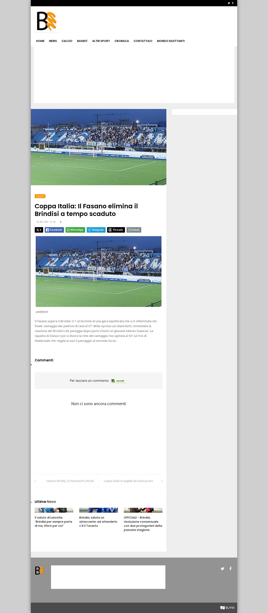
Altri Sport (101, 41)
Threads (118, 229)
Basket (82, 41)
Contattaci (143, 41)
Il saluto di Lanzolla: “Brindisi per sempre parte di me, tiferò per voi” (53, 522)
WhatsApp (76, 229)
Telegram (98, 229)
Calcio (67, 41)
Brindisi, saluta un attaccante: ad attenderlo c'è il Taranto (98, 522)
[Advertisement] (134, 75)
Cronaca (122, 41)
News (53, 41)
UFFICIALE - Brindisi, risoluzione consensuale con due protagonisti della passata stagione (143, 524)
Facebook (56, 229)
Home (40, 41)
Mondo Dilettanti (171, 41)
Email (135, 229)
